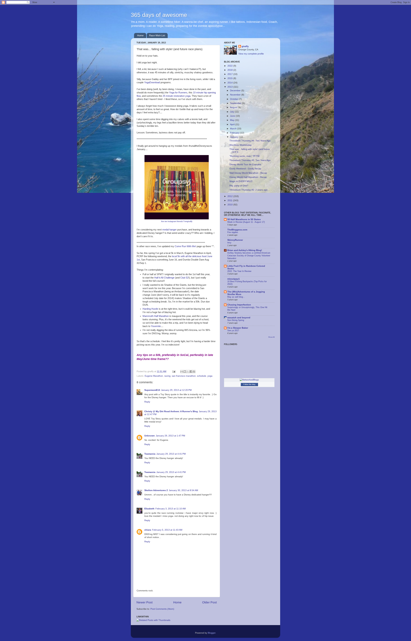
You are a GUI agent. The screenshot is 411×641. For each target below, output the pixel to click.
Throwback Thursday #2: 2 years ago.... (249, 190)
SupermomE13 (152, 390)
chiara (147, 530)
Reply (147, 402)
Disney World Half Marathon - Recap (248, 177)
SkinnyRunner (235, 240)
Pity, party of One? (238, 185)
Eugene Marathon (154, 376)
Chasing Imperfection (239, 305)
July (232, 112)
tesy (229, 242)
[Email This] (181, 371)
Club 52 (184, 277)
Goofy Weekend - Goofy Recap (245, 168)
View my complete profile (251, 54)
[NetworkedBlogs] (249, 380)
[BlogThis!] (184, 371)
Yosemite (156, 326)
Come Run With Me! (185, 246)
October (234, 99)
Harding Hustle (150, 309)
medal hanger (169, 229)
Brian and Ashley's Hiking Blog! (244, 250)
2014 (230, 82)
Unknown (149, 436)
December (235, 90)
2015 (230, 78)
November (235, 95)
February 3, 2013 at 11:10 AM (170, 508)
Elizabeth (149, 508)
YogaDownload (152, 82)
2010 (230, 204)
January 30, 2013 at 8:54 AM (183, 490)
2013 (230, 87)
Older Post (209, 602)
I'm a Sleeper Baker (237, 328)
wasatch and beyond (238, 317)
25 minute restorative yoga (176, 96)
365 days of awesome (159, 15)
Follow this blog (249, 384)
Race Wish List (157, 35)
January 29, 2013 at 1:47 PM (170, 436)
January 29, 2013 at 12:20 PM (176, 390)
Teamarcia (149, 454)
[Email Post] (173, 371)
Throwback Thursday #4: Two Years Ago (250, 140)
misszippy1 (233, 279)
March (233, 128)
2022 (230, 66)
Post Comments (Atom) (162, 609)
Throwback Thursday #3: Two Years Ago (250, 160)
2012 (230, 196)
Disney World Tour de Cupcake (245, 164)
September (236, 103)
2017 (230, 74)
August (234, 107)
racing (167, 376)
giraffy (245, 46)
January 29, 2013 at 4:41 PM (171, 454)
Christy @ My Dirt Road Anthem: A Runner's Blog (171, 411)
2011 (230, 200)
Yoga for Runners (178, 92)
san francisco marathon (184, 376)
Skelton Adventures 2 (156, 490)
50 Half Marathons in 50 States (244, 219)
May (232, 120)
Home (140, 35)
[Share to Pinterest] (194, 371)
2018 (230, 70)
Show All (271, 337)
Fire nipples (232, 232)
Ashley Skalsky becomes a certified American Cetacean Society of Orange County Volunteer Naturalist (248, 255)
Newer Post (144, 602)
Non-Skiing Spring (235, 320)
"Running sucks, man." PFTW (244, 156)
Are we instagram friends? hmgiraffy (176, 221)
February (235, 133)
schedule (201, 376)
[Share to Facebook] (190, 371)
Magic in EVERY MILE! (241, 181)
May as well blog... (236, 297)
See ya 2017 (233, 330)
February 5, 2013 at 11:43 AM (167, 530)
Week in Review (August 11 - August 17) (246, 222)
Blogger (211, 633)
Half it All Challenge (164, 277)
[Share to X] (187, 371)
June (233, 116)
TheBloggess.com (237, 230)
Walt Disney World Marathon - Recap (248, 173)
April (232, 124)
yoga (209, 376)
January (234, 137)
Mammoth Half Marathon (156, 316)
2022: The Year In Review (239, 271)
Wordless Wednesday (240, 145)
